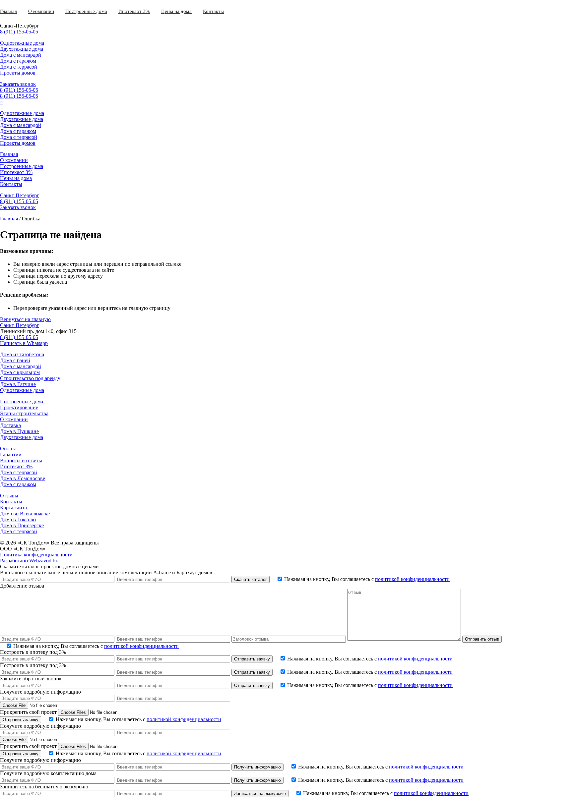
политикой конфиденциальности (412, 579)
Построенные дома (86, 11)
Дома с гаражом (18, 61)
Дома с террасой (18, 67)
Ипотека (127, 11)
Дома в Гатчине (18, 384)
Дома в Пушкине (19, 431)
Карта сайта (13, 507)
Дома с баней (15, 360)
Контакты (213, 11)
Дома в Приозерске (22, 525)
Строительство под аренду (30, 378)
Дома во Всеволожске (25, 513)
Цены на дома (176, 11)
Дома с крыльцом (20, 372)
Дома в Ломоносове (22, 478)
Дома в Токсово (18, 519)
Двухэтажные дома (21, 49)
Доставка (10, 425)
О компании (41, 11)
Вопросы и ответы (21, 460)
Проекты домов (17, 73)
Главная (8, 11)
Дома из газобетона (22, 354)
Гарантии (11, 454)
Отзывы (9, 495)
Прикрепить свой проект (28, 712)
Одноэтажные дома (22, 43)
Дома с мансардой (20, 55)
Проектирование (19, 407)
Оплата (8, 448)
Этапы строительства (24, 413)
